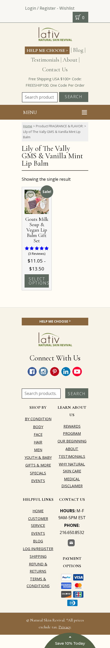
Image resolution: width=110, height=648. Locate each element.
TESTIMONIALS (72, 456)
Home (27, 126)
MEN (38, 449)
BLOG (38, 541)
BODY (38, 426)
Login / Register (40, 8)
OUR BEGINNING (72, 441)
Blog (78, 50)
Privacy (65, 627)
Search (74, 96)
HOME (37, 510)
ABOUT (71, 448)
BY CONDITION (38, 418)
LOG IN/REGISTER (38, 548)
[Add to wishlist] (30, 195)
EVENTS (38, 480)
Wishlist (66, 8)
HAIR (38, 442)
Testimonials (45, 59)
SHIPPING (38, 556)
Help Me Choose (47, 50)
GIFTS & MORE (38, 465)
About (70, 59)
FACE (38, 434)
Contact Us (55, 69)
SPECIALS (38, 473)
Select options (39, 281)
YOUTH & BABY (38, 457)
